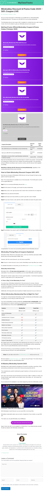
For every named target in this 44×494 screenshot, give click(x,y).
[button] (22, 55)
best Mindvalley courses (24, 354)
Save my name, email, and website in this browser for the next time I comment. (20, 484)
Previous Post (5, 452)
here (26, 184)
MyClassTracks (25, 2)
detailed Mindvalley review (15, 358)
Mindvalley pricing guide (33, 265)
